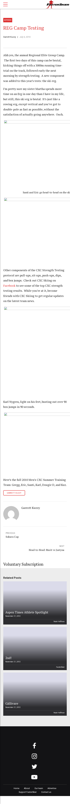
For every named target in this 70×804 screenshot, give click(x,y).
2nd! (8, 658)
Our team (39, 788)
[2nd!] (34, 648)
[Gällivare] (34, 694)
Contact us (46, 792)
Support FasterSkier (28, 792)
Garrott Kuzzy (9, 37)
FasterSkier (60, 667)
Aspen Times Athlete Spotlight (26, 612)
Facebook (9, 285)
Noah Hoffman (59, 621)
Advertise (52, 788)
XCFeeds (7, 20)
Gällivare (11, 703)
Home (16, 788)
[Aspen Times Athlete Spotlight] (34, 603)
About (27, 788)
